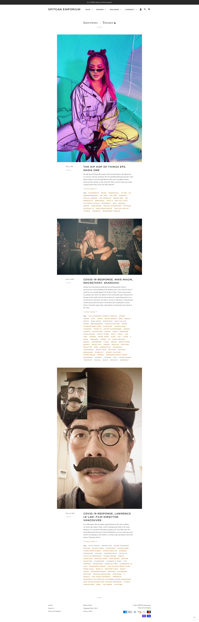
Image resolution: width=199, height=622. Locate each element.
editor (125, 558)
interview (98, 564)
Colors (98, 553)
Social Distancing (112, 206)
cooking (87, 329)
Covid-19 (98, 329)
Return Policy (87, 605)
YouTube (118, 584)
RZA (115, 203)
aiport (122, 316)
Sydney (98, 357)
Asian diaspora (121, 545)
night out (97, 344)
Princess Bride (98, 571)
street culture (113, 352)
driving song (101, 558)
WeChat (114, 360)
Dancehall (114, 193)
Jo (109, 339)
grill (120, 334)
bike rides (96, 321)
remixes (112, 571)
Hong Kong (103, 337)
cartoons (111, 548)
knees (86, 342)
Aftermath (93, 193)
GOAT (113, 334)
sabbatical (105, 347)
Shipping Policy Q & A (90, 608)
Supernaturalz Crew (116, 355)
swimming (88, 357)
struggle (117, 574)
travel (97, 360)
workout (124, 360)
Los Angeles (105, 198)
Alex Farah (94, 545)
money (86, 344)
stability (99, 352)
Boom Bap (108, 321)
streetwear (89, 355)
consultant (120, 326)
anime (86, 318)
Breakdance (97, 324)
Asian (104, 193)
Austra (86, 548)
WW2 (98, 584)
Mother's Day (111, 569)
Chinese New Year (92, 326)
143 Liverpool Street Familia (102, 316)
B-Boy (100, 318)
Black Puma (98, 548)
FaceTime (87, 561)
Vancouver (88, 584)
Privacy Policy (88, 611)
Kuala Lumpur (90, 198)
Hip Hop (113, 195)
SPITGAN (127, 206)
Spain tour (101, 349)
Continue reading (89, 189)
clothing (107, 326)
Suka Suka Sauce (104, 208)
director (88, 558)
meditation (124, 342)
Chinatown (123, 548)
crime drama (109, 556)
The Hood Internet (101, 576)
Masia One (118, 198)
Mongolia (88, 200)
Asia (93, 318)
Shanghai (117, 347)
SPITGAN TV (88, 208)
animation (107, 545)
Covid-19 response (113, 329)
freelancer (89, 334)
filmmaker (99, 561)
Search (50, 605)
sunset (100, 355)
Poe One (125, 344)
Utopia (127, 582)
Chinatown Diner (92, 551)
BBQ (121, 318)
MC (126, 198)
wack (105, 360)
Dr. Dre (103, 195)
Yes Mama (107, 584)
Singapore (96, 206)
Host (113, 337)
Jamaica (123, 195)
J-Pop (125, 337)
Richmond (122, 571)
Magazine (115, 9)
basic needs (111, 318)
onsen (107, 344)
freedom (124, 331)
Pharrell (106, 203)
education (97, 331)
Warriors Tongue (111, 211)
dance (121, 556)
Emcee (108, 331)
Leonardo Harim (97, 566)
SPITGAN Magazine (102, 574)
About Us (51, 608)
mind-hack (88, 569)
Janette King (111, 564)
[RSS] (115, 23)
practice (87, 347)
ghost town (103, 334)
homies (92, 337)
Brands (100, 9)
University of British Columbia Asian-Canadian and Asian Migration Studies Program (107, 580)
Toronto (96, 211)
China (124, 324)
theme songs (125, 357)
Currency (130, 9)
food (115, 331)
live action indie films (119, 566)
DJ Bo (124, 193)
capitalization (112, 324)
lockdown (96, 342)
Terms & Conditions (54, 611)
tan (115, 357)
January (94, 339)
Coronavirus (110, 553)
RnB (96, 347)
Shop (88, 9)
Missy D (99, 569)
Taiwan (107, 357)
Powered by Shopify (144, 608)
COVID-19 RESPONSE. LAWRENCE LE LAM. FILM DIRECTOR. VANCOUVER (107, 517)
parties (115, 344)
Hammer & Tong (114, 561)
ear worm (115, 558)
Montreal (100, 200)
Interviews (90, 22)
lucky (106, 342)
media (114, 342)
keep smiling (119, 339)
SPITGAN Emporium (64, 9)
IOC (119, 337)
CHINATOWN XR (110, 551)
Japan (103, 339)
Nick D (110, 200)
